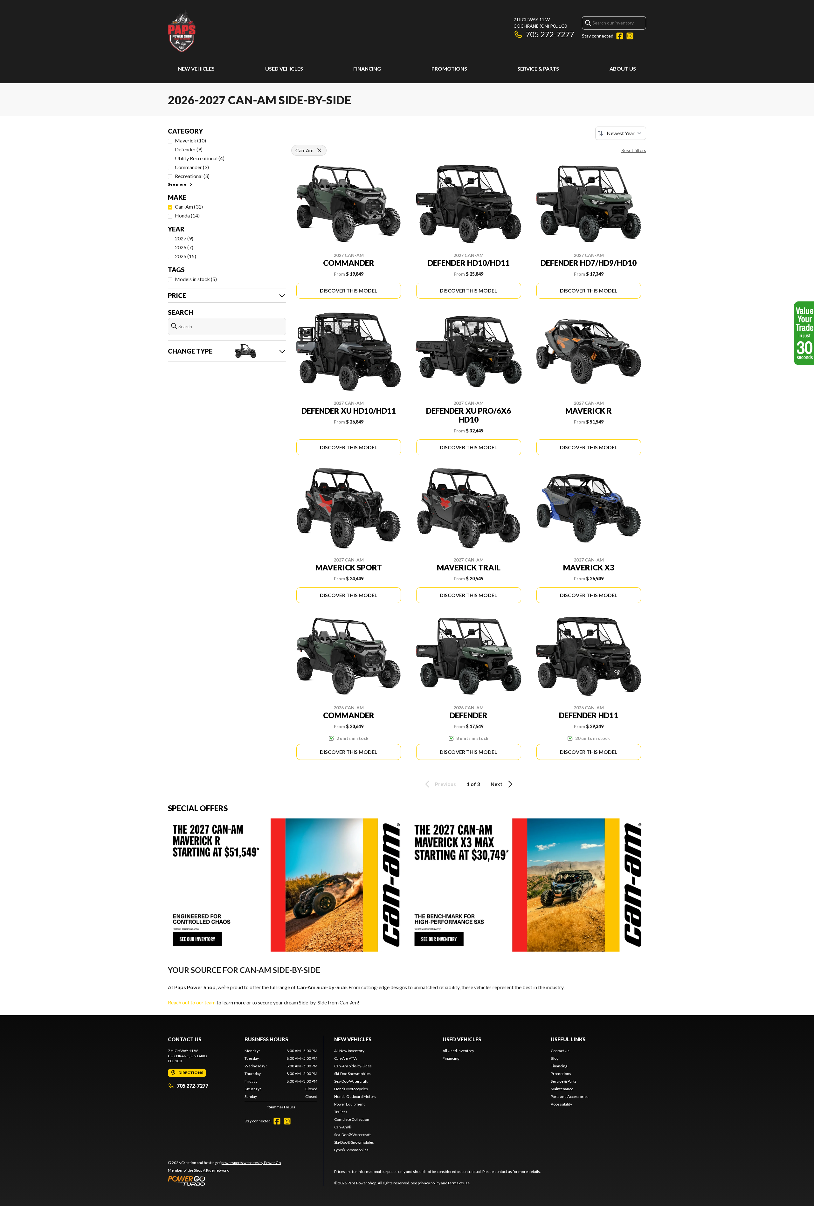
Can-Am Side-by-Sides (353, 1066)
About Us (623, 68)
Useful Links (568, 1039)
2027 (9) (184, 238)
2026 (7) (184, 247)
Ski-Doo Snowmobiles (352, 1073)
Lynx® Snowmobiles (351, 1149)
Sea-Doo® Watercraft (352, 1134)
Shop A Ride (204, 1170)
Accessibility (561, 1104)
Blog (554, 1058)
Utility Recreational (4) (199, 158)
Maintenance (562, 1088)
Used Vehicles (284, 68)
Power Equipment (349, 1104)
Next (496, 784)
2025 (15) (185, 256)
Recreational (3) (192, 176)
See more (177, 184)
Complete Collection (351, 1119)
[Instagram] (630, 36)
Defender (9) (189, 149)
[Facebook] (620, 36)
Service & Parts (538, 68)
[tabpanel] (281, 1080)
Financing (367, 68)
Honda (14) (187, 215)
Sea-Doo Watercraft (351, 1081)
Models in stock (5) (196, 279)
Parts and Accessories (570, 1096)
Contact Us (560, 1050)
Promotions (449, 68)
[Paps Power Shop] (247, 30)
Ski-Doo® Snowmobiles (354, 1142)
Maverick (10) (190, 140)
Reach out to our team (192, 1002)
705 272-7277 (550, 34)
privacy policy (429, 1183)
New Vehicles (196, 68)
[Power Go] (225, 1180)
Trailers (340, 1111)
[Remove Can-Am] (319, 150)
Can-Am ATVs (345, 1058)
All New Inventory (349, 1050)
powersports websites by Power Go (251, 1162)
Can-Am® (342, 1127)
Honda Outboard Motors (355, 1096)
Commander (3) (192, 167)
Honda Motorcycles (351, 1088)
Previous (445, 784)
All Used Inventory (458, 1050)
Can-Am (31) (189, 206)
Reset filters (633, 150)
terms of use (459, 1183)
